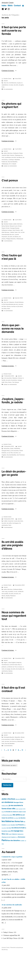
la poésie (10, 591)
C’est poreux (10, 180)
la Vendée (7, 811)
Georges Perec (6, 450)
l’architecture (12, 83)
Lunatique (11, 159)
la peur (19, 83)
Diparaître (17, 737)
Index (4, 5)
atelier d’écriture (7, 153)
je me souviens (7, 378)
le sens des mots (18, 521)
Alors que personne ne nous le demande (13, 328)
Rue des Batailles (12, 161)
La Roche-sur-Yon (12, 667)
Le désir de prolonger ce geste (14, 473)
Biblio (10, 5)
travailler (22, 840)
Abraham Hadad (8, 224)
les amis (16, 85)
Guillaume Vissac (18, 153)
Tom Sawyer (15, 382)
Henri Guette (16, 230)
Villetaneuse (5, 164)
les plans (13, 825)
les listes (6, 821)
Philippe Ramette (11, 238)
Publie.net (4, 161)
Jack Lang (4, 591)
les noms (8, 825)
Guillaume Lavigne (7, 230)
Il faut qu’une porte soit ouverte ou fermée (14, 30)
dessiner (23, 799)
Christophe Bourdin (8, 737)
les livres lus (13, 741)
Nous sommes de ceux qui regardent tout (14, 616)
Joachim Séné (5, 155)
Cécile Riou (6, 448)
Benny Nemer (5, 226)
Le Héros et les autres (7, 815)
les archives (9, 818)
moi (17, 837)
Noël (3, 382)
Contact (17, 5)
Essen (11, 448)
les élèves (19, 157)
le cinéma (14, 811)
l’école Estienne (19, 302)
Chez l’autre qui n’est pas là (12, 257)
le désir (5, 521)
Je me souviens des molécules (12, 905)
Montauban (21, 837)
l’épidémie (13, 837)
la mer (17, 808)
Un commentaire (8, 89)
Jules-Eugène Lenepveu (14, 662)
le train (22, 828)
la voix (15, 591)
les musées (19, 669)
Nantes (10, 671)
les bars (16, 593)
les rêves (4, 308)
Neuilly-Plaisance (11, 595)
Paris (3, 87)
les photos (14, 380)
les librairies (22, 818)
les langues (15, 523)
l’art (19, 232)
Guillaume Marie (17, 589)
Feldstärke (17, 448)
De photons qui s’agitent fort (11, 105)
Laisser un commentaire (10, 166)
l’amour (12, 155)
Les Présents (20, 825)
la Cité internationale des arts (10, 304)
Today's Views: (8, 932)
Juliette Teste (14, 232)
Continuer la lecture (9, 70)
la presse (20, 808)
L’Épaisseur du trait (6, 837)
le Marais (17, 739)
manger (20, 380)
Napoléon (17, 159)
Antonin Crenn (8, 3)
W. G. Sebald (12, 164)
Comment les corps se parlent (12, 857)
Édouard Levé (13, 226)
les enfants (16, 818)
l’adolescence (20, 834)
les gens (21, 85)
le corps (11, 85)
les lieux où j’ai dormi (17, 306)
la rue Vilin (10, 452)
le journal (10, 521)
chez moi (5, 83)
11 (22, 750)
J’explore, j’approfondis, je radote (13, 400)
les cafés (9, 523)
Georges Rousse (14, 228)
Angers (5, 662)
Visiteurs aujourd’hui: (10, 935)
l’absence (11, 302)
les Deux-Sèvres (6, 306)
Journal (5, 80)
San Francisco (21, 455)
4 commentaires (7, 527)
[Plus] (23, 6)
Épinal (22, 737)
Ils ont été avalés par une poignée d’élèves (12, 545)
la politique (8, 157)
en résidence (7, 802)
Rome (9, 382)
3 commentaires (7, 241)
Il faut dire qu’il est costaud (13, 689)
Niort (8, 308)
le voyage (7, 669)
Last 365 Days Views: (10, 938)
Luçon (10, 834)
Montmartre (20, 741)
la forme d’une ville (15, 664)
